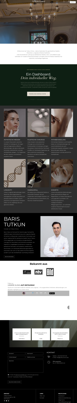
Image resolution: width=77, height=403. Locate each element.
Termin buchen (70, 1)
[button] (73, 2)
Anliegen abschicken (15, 382)
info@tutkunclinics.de (63, 357)
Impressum (61, 396)
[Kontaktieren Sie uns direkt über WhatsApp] (64, 1)
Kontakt (42, 398)
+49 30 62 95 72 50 (62, 356)
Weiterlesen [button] (26, 336)
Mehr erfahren (9, 256)
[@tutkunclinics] (24, 293)
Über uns (42, 396)
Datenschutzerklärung (20, 374)
